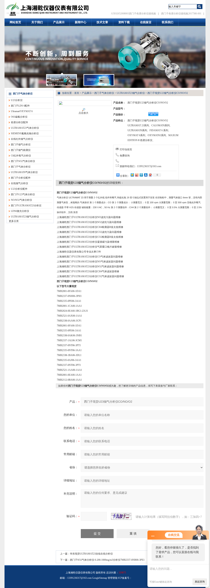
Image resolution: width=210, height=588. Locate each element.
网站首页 (15, 22)
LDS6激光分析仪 (20, 211)
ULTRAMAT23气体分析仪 (25, 127)
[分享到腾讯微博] (141, 174)
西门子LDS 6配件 (20, 105)
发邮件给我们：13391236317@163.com (140, 166)
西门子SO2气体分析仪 (23, 161)
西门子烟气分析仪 (21, 144)
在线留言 (146, 22)
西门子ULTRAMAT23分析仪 (26, 205)
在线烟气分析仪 (19, 183)
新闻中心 (80, 22)
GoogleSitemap (99, 578)
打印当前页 (126, 149)
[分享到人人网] (145, 174)
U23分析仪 (17, 100)
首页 (76, 93)
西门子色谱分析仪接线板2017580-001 (181, 13)
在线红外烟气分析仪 (22, 139)
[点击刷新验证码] (121, 516)
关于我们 (37, 22)
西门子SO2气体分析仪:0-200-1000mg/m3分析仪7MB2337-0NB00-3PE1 (107, 559)
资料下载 (124, 22)
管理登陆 (113, 578)
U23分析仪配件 (19, 188)
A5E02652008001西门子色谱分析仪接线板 (133, 13)
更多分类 (14, 221)
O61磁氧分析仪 (19, 116)
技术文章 (102, 22)
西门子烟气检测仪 (21, 150)
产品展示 (59, 22)
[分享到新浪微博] (136, 174)
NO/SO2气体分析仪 (21, 200)
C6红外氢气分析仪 (21, 155)
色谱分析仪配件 (19, 122)
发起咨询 (200, 581)
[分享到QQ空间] (132, 174)
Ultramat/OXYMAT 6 (22, 111)
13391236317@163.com (79, 578)
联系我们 (167, 22)
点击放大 (83, 112)
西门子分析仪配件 (21, 177)
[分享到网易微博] (150, 174)
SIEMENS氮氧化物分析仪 (25, 133)
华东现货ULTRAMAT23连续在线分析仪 (91, 553)
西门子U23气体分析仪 (23, 194)
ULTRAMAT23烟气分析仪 (25, 216)
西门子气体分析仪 (23, 93)
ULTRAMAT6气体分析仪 (24, 172)
